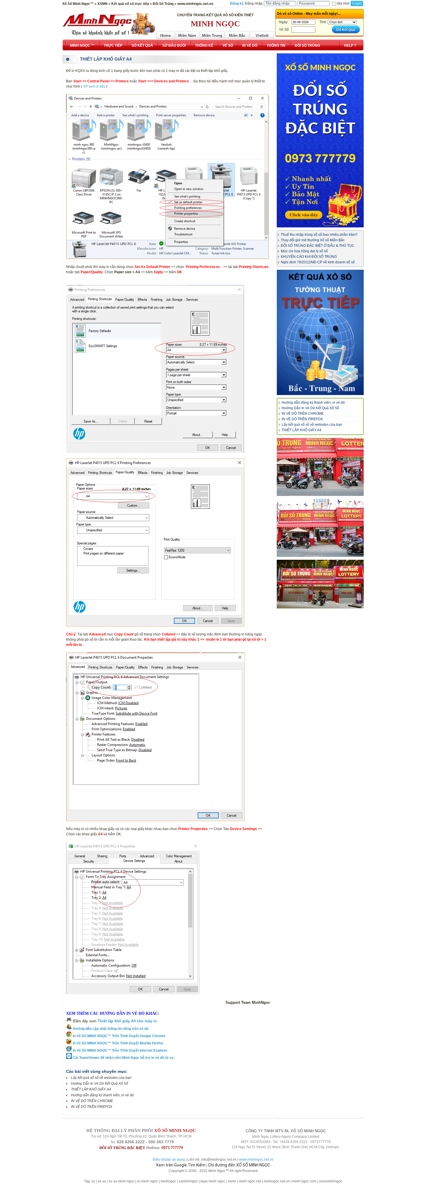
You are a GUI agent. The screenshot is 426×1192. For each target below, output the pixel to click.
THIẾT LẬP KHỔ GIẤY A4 (91, 1089)
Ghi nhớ (343, 3)
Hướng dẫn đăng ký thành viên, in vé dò (102, 1095)
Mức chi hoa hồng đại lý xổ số (304, 251)
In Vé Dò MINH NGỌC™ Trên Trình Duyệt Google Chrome (118, 1036)
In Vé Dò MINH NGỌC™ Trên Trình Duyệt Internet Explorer (120, 1050)
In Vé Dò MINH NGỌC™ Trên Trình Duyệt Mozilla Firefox (117, 1043)
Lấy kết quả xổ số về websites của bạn (101, 1078)
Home (165, 35)
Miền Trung (212, 35)
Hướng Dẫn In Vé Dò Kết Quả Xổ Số (99, 1084)
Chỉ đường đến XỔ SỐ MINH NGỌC (239, 1165)
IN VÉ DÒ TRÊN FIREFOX (91, 1107)
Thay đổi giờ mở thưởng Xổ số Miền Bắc (313, 240)
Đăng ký (237, 3)
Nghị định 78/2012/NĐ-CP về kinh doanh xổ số (318, 262)
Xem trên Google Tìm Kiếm (180, 1165)
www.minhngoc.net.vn (256, 1159)
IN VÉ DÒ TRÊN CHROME (92, 1101)
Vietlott (262, 35)
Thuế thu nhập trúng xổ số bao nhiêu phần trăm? (319, 235)
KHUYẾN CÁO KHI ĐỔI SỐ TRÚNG (309, 257)
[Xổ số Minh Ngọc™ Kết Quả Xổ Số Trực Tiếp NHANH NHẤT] (108, 24)
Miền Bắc (237, 35)
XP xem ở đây (94, 86)
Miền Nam (187, 35)
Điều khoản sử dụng (169, 1159)
